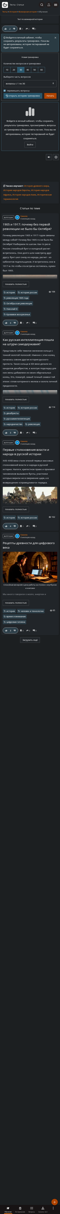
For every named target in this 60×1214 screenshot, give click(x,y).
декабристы (12, 413)
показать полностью (16, 284)
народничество (14, 424)
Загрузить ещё (30, 640)
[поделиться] (28, 29)
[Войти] (49, 5)
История (13, 11)
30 (21, 69)
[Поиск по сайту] (42, 5)
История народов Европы (16, 190)
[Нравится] (5, 29)
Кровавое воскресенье (18, 314)
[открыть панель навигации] (55, 5)
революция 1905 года (17, 298)
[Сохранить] (21, 29)
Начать (50, 95)
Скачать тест (43, 1212)
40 (28, 69)
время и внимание (16, 616)
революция (34, 424)
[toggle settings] (56, 157)
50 (34, 69)
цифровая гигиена (15, 622)
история (10, 292)
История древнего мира (36, 185)
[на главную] (5, 5)
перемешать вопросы (18, 90)
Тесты (4, 11)
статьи (20, 4)
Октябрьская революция (19, 303)
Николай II (11, 309)
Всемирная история (28, 11)
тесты (13, 4)
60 (41, 69)
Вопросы (32, 1212)
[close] (55, 38)
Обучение (8, 1212)
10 (7, 69)
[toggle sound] (49, 157)
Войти (30, 144)
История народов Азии (24, 194)
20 (14, 69)
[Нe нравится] (14, 29)
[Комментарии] (34, 29)
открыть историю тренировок (24, 95)
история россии (29, 292)
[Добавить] (54, 1202)
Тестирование (20, 1212)
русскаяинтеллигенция (18, 418)
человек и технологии (32, 611)
